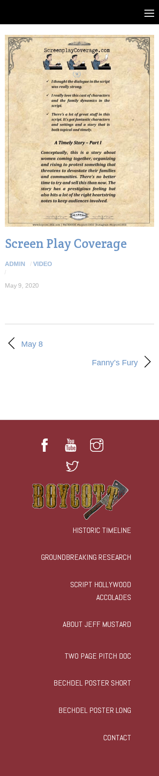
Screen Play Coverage (66, 243)
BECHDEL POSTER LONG (94, 710)
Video (42, 264)
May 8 (32, 344)
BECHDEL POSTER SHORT (92, 683)
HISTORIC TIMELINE (101, 530)
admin (15, 264)
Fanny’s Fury (71, 362)
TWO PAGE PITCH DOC (97, 656)
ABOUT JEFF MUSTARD (97, 624)
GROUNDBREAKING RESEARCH (86, 557)
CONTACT (117, 737)
